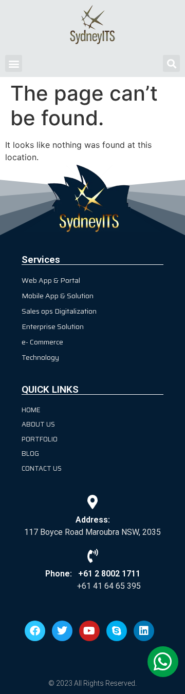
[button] (13, 63)
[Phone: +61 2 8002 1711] (93, 556)
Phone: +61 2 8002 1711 (92, 574)
